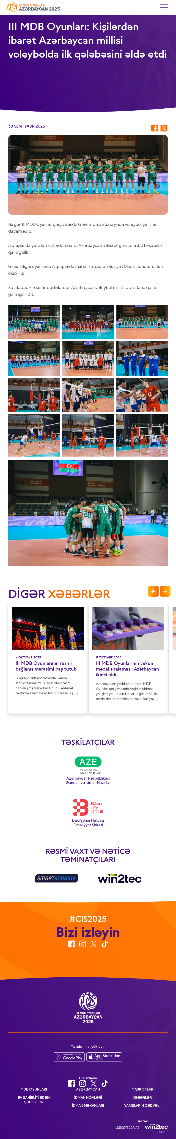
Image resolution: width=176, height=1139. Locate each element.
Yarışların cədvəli (142, 1105)
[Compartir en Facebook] (154, 127)
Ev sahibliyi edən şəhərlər (34, 1099)
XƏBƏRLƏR (142, 1097)
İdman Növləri (88, 1097)
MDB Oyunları (34, 1089)
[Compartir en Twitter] (164, 127)
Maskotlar (142, 1089)
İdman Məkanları (88, 1105)
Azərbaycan (88, 1089)
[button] (153, 591)
